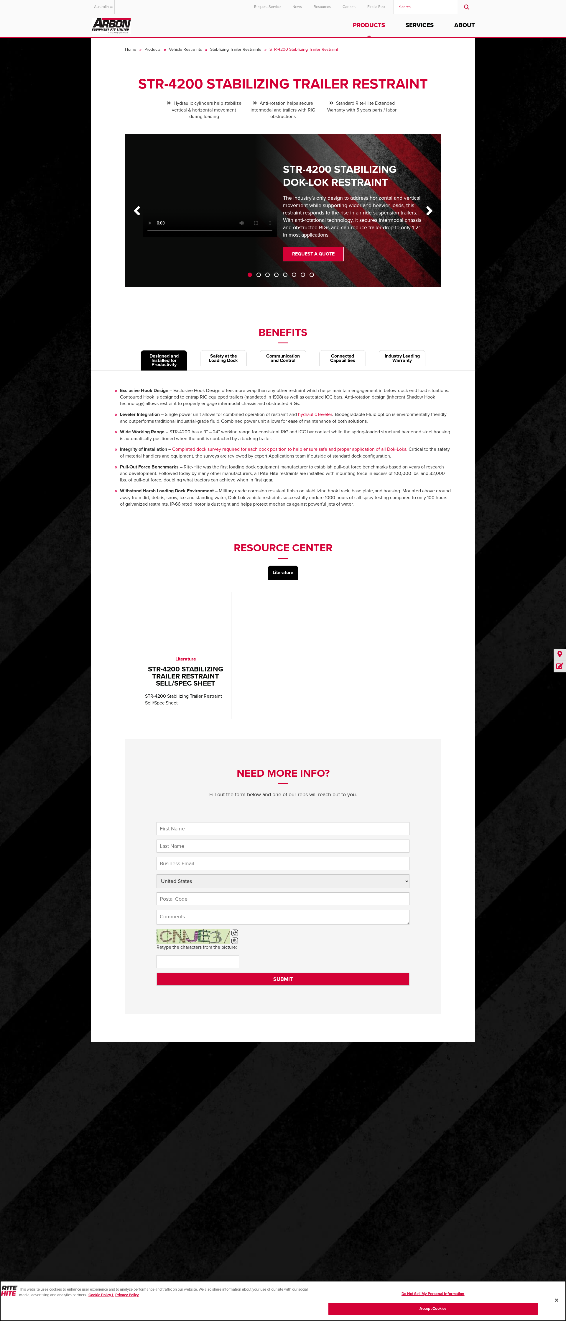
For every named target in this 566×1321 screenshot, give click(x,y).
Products (369, 25)
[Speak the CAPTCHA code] (234, 941)
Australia (101, 6)
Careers (349, 6)
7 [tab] (303, 275)
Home (130, 49)
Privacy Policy (127, 1295)
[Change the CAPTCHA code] (234, 933)
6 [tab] (294, 275)
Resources (322, 6)
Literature (283, 573)
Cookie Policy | (101, 1295)
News (297, 6)
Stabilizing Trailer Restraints (235, 49)
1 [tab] (250, 275)
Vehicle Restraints (185, 49)
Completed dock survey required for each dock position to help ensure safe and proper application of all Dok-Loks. (289, 449)
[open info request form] (560, 666)
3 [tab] (267, 275)
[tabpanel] (283, 215)
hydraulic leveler (315, 414)
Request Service (267, 6)
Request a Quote (313, 254)
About (464, 25)
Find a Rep (376, 6)
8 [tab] (312, 275)
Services (420, 25)
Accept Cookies (432, 1308)
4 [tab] (276, 275)
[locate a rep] (560, 654)
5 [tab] (285, 275)
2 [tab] (258, 275)
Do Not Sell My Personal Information (433, 1294)
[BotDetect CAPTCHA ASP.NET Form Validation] (193, 936)
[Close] (556, 1300)
